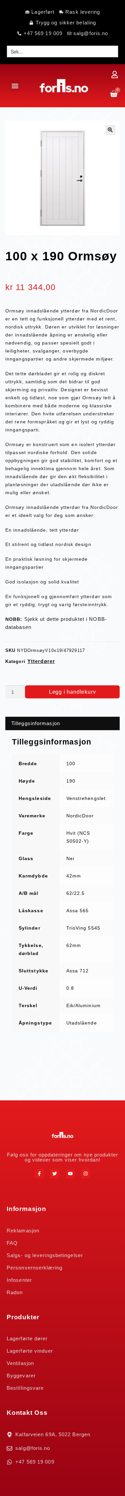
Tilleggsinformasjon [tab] (35, 723)
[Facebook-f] (39, 1173)
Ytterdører (41, 661)
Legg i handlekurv (72, 692)
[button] (15, 85)
